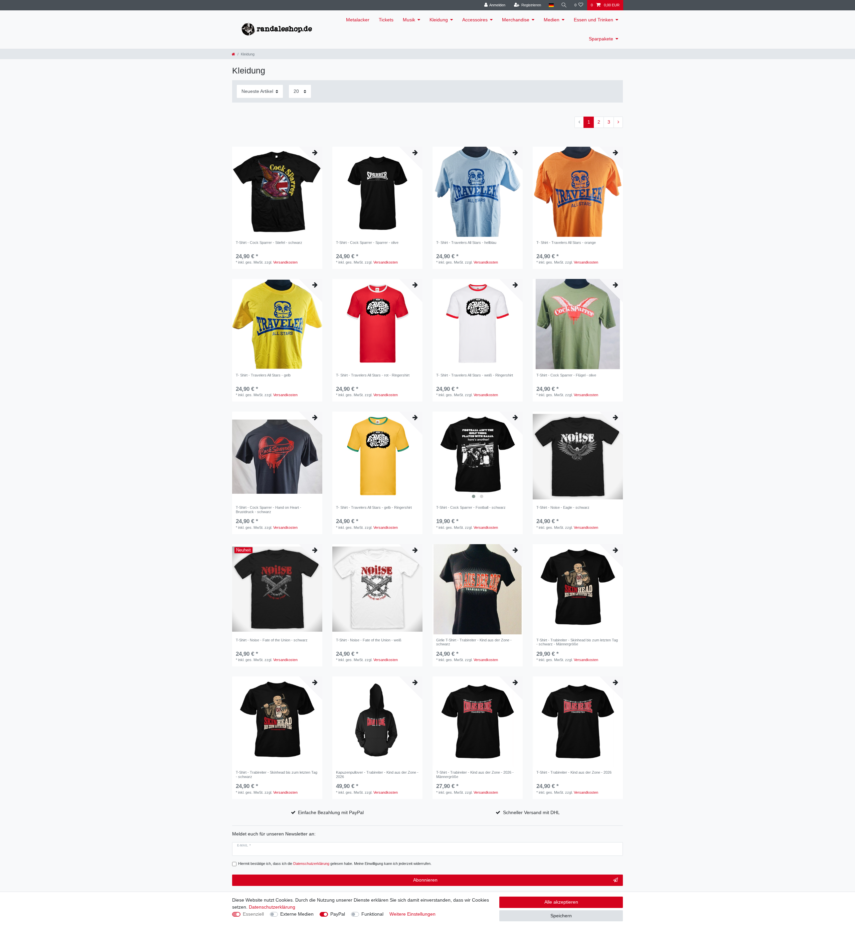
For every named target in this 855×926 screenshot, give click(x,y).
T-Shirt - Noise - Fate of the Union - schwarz (272, 640)
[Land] (551, 5)
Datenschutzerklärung (272, 907)
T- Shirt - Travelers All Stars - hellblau (466, 243)
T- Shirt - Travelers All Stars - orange (566, 243)
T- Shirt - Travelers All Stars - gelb (263, 375)
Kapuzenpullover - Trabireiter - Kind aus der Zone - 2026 (377, 774)
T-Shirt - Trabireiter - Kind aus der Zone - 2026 (574, 772)
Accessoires (475, 19)
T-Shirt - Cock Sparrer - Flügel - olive (566, 375)
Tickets (386, 19)
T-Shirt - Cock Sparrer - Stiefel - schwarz (269, 243)
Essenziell (253, 914)
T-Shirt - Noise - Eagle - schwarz (562, 507)
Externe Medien (297, 914)
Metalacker (357, 19)
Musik (409, 19)
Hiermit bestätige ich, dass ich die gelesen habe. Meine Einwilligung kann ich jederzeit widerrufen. (335, 864)
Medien (551, 19)
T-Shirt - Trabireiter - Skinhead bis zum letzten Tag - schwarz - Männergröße (577, 642)
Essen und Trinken (593, 19)
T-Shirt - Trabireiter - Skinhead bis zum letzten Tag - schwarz (276, 774)
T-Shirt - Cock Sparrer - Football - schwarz (471, 507)
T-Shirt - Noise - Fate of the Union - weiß (368, 640)
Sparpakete (601, 38)
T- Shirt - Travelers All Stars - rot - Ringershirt (372, 375)
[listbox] (478, 457)
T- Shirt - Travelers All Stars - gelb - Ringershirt (374, 507)
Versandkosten (285, 262)
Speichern (561, 915)
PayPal (337, 914)
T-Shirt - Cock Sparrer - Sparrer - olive (367, 243)
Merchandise (515, 19)
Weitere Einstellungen (412, 914)
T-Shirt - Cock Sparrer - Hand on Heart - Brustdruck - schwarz (268, 509)
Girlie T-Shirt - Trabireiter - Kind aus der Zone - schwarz (474, 642)
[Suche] (564, 5)
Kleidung (439, 19)
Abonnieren (425, 880)
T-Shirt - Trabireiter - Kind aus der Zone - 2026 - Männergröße (475, 774)
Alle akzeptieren (561, 902)
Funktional (372, 914)
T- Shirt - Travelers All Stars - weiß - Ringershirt (474, 375)
